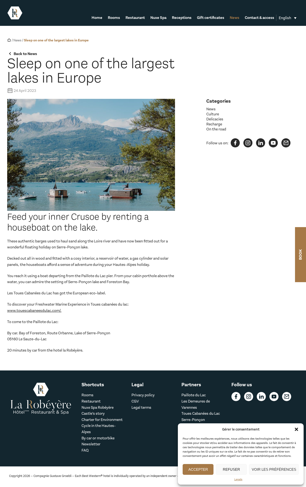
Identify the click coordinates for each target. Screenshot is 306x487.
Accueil (9, 40)
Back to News (25, 53)
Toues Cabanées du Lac (200, 413)
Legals (238, 479)
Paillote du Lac (193, 394)
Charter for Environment (102, 419)
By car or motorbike (98, 438)
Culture (212, 114)
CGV (135, 401)
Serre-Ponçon (193, 419)
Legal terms (141, 407)
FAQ (85, 450)
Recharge (214, 124)
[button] (296, 429)
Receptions (181, 18)
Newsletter (91, 444)
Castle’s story (93, 413)
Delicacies (214, 119)
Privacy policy (143, 394)
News (234, 18)
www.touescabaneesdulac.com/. (34, 310)
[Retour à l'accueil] (15, 13)
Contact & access (259, 18)
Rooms (114, 18)
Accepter (198, 469)
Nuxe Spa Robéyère (98, 407)
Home (97, 18)
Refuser (231, 469)
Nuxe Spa (158, 18)
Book (300, 254)
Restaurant (135, 18)
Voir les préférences (274, 469)
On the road (216, 129)
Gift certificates (210, 18)
